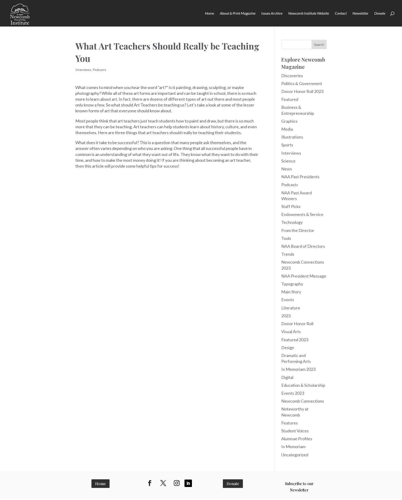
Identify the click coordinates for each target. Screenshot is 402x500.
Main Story (291, 291)
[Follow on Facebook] (150, 483)
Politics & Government (301, 83)
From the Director (297, 230)
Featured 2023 (294, 339)
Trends (287, 254)
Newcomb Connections (302, 401)
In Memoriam (293, 446)
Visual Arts (291, 331)
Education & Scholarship (303, 385)
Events (287, 299)
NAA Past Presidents (300, 176)
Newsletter (360, 13)
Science (288, 160)
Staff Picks (291, 206)
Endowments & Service (302, 214)
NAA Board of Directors (303, 246)
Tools (286, 238)
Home (209, 13)
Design (287, 347)
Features (289, 422)
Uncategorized (294, 454)
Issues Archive (271, 13)
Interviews (83, 70)
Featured (289, 99)
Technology (292, 222)
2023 (286, 315)
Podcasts (99, 70)
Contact (341, 13)
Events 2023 (292, 393)
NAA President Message (303, 275)
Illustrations (292, 136)
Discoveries (292, 75)
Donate (379, 13)
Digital (287, 377)
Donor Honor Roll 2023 (302, 91)
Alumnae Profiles (296, 438)
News (286, 168)
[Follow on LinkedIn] (188, 483)
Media (287, 129)
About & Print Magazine (237, 13)
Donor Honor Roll (297, 323)
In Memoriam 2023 (298, 369)
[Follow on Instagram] (177, 483)
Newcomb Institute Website (308, 13)
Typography (292, 283)
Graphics (289, 121)
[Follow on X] (163, 483)
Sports (287, 144)
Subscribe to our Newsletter (299, 486)
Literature (290, 307)
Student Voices (295, 430)
